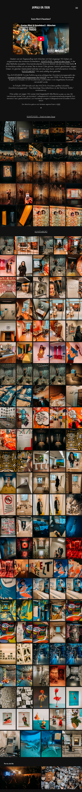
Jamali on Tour (41, 8)
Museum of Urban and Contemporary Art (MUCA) (27, 77)
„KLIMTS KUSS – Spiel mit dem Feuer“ (55, 61)
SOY (58, 104)
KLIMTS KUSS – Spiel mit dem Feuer (41, 116)
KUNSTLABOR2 (28, 71)
